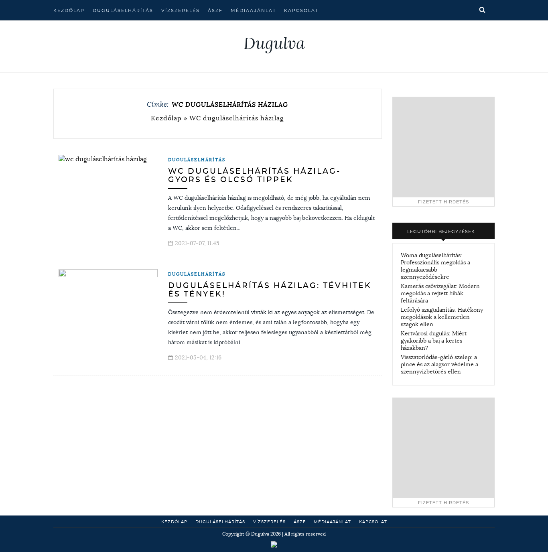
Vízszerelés (180, 10)
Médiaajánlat (253, 10)
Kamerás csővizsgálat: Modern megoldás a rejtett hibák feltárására (440, 293)
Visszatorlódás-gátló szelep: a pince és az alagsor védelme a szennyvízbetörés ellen (439, 364)
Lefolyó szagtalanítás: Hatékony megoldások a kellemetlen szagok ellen (442, 317)
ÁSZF (215, 10)
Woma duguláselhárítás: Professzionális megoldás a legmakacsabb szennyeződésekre (435, 266)
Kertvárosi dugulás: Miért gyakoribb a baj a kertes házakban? (434, 340)
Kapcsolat (301, 10)
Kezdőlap (69, 10)
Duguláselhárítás (123, 10)
